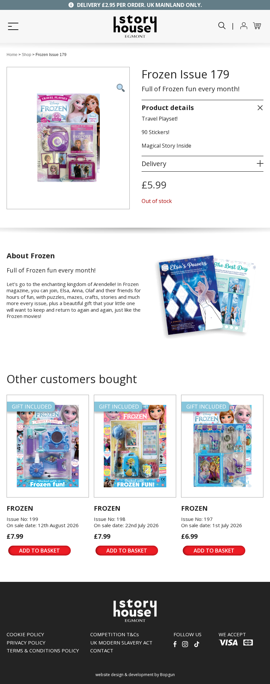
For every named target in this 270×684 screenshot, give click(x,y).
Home (12, 54)
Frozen (20, 508)
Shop (26, 54)
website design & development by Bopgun (135, 674)
